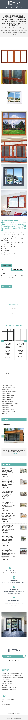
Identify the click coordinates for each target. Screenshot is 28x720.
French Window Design (8, 395)
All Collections (6, 704)
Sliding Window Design (8, 409)
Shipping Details (14, 313)
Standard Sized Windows (8, 411)
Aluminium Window (7, 385)
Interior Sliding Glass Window (10, 403)
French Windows (6, 399)
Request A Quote (6, 265)
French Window (6, 393)
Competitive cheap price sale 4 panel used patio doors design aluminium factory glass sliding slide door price (8, 540)
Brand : (3, 276)
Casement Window (7, 389)
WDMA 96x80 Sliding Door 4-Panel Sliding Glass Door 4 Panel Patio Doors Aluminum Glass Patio (7, 527)
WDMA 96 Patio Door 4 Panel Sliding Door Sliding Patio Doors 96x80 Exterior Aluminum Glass (7, 494)
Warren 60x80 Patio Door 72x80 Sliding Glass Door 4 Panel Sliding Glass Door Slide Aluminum (8, 471)
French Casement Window (9, 391)
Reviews (14, 308)
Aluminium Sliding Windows (9, 383)
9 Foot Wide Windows (8, 379)
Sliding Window (6, 407)
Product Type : (5, 281)
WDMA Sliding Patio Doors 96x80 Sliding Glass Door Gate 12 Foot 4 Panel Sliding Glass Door (8, 505)
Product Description (13, 304)
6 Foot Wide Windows (8, 377)
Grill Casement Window (8, 401)
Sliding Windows (17, 269)
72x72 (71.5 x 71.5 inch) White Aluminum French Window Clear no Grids (20, 348)
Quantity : (3, 273)
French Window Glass (8, 397)
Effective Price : (5, 262)
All (2, 28)
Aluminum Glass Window (8, 387)
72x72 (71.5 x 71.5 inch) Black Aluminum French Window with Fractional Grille (7, 349)
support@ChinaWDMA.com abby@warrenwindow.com (9, 687)
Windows (4, 413)
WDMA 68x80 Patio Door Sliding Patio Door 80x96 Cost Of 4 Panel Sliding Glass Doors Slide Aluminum (8, 516)
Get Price (4, 476)
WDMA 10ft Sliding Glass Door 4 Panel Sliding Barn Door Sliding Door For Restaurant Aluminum (8, 482)
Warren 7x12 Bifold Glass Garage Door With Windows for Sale (14, 451)
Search (4, 702)
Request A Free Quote (8, 699)
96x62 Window (6, 381)
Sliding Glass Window (8, 405)
